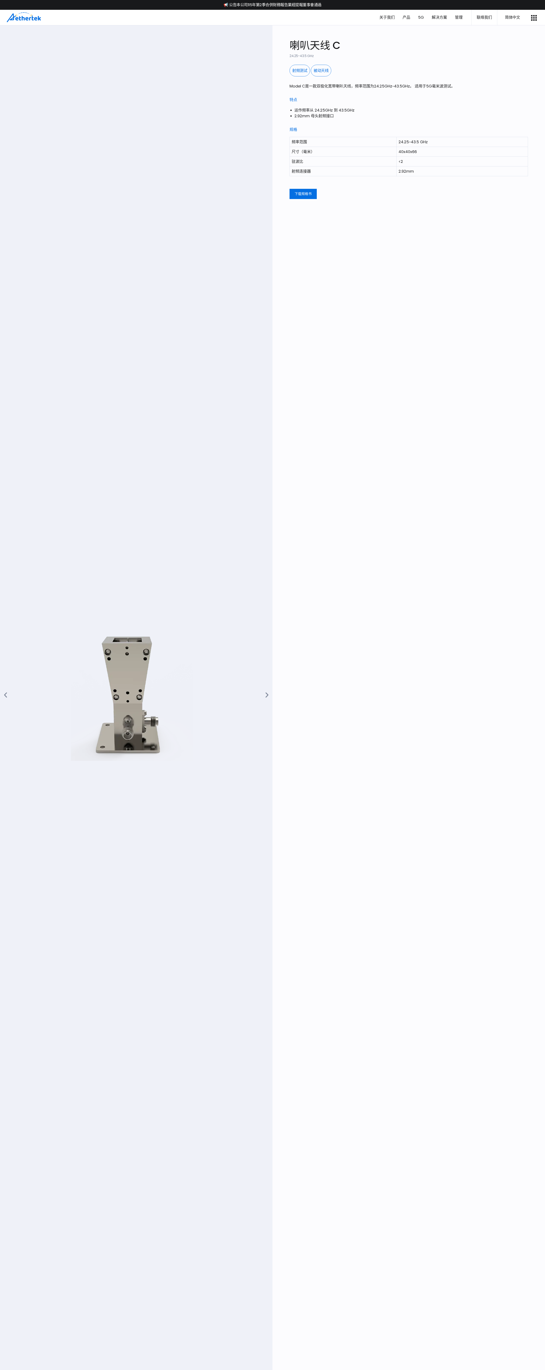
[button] (5, 695)
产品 (406, 17)
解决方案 (439, 17)
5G (421, 17)
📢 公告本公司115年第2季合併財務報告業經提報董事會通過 (272, 4)
